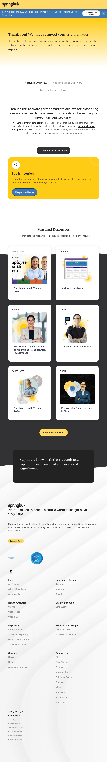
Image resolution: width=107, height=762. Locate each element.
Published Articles (65, 677)
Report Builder (15, 629)
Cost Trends (14, 611)
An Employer (14, 584)
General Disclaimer (16, 731)
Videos (59, 687)
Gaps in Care (14, 616)
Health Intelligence (66, 579)
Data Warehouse (65, 602)
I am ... (12, 579)
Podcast (60, 682)
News (11, 657)
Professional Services (66, 634)
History (11, 662)
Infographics (62, 672)
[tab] (36, 83)
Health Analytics (17, 602)
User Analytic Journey (19, 639)
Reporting (14, 625)
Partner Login (14, 715)
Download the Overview (53, 150)
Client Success (63, 629)
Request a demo (16, 541)
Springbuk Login (15, 711)
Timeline (60, 594)
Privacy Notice (14, 723)
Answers (60, 584)
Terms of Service (15, 727)
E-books (60, 667)
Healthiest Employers (19, 667)
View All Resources (53, 432)
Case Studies (62, 662)
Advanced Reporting (18, 634)
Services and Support (68, 625)
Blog (58, 657)
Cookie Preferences (16, 739)
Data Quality (61, 606)
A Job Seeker (14, 594)
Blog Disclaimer (15, 735)
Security (11, 719)
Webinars (60, 692)
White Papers (62, 697)
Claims (11, 606)
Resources (62, 652)
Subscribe (61, 702)
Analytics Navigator (17, 644)
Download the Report (91, 13)
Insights (60, 589)
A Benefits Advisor (17, 589)
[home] (53, 4)
